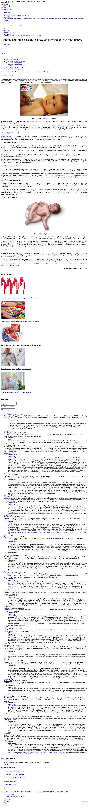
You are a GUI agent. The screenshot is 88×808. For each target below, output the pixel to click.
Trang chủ (7, 12)
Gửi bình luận (4, 409)
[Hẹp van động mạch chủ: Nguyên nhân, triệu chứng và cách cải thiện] (13, 342)
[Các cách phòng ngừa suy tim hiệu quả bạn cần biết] (13, 365)
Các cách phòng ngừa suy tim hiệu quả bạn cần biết (16, 369)
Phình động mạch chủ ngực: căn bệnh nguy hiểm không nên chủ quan (21, 298)
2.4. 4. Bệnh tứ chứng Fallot (15, 67)
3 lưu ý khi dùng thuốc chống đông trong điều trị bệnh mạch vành (20, 321)
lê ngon (6, 475)
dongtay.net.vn (12, 456)
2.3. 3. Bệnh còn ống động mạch (16, 65)
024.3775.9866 (5, 3)
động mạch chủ (41, 183)
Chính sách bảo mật (10, 781)
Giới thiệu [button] (7, 14)
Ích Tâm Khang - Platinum (59, 18)
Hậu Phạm (7, 572)
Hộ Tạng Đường (17, 18)
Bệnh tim (3, 121)
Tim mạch (3, 28)
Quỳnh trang (7, 414)
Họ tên (6, 591)
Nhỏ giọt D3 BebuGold (77, 18)
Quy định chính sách (14, 15)
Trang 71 (6, 735)
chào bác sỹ (7, 496)
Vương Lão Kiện (37, 18)
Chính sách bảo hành (10, 784)
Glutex (69, 18)
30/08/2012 (7, 44)
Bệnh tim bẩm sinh (6, 136)
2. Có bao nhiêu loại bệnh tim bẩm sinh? (15, 61)
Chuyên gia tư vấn (13, 420)
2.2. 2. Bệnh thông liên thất (15, 64)
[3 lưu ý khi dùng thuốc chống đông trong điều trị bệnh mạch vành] (13, 318)
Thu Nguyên (7, 516)
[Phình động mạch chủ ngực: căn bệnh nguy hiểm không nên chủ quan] (13, 294)
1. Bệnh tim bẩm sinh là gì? (11, 59)
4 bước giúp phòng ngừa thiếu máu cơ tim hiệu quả (16, 392)
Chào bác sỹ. (7, 433)
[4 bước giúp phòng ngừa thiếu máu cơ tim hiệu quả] (13, 389)
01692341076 (8, 681)
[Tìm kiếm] (21, 25)
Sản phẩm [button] (7, 17)
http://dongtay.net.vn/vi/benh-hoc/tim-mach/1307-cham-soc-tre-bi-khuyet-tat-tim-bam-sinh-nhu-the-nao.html (37, 532)
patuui (5, 715)
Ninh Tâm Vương (47, 18)
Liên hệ (6, 20)
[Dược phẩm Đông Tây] (6, 9)
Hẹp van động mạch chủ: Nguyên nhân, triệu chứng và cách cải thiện (21, 345)
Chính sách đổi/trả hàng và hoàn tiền (15, 777)
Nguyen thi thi (8, 537)
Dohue (6, 660)
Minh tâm (6, 608)
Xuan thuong (7, 696)
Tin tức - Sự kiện (24, 15)
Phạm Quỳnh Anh (9, 445)
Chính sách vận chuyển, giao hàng (14, 771)
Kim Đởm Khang (27, 18)
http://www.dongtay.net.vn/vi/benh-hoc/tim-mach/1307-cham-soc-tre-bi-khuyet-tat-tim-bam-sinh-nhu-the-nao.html (38, 513)
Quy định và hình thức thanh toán (14, 774)
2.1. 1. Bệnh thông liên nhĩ (15, 62)
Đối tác (6, 15)
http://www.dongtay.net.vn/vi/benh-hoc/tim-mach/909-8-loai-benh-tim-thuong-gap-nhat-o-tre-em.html (35, 752)
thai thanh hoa (8, 555)
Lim (5, 628)
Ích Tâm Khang (8, 18)
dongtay (10, 439)
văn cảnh (6, 645)
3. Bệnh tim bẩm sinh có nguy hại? (13, 69)
